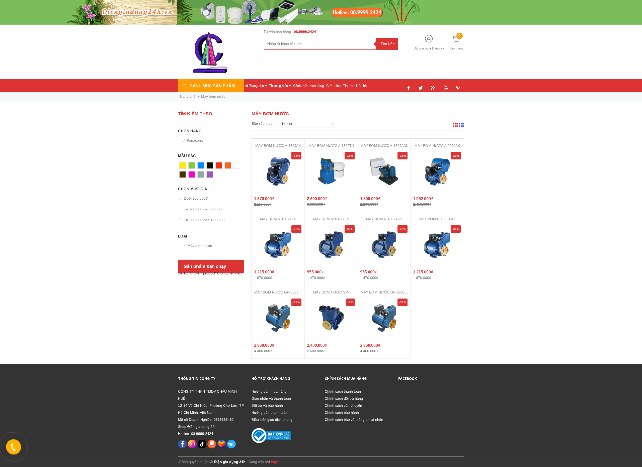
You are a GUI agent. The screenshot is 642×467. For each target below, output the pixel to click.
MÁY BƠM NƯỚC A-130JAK (278, 146)
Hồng (193, 176)
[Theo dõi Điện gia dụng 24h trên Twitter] (420, 88)
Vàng (184, 167)
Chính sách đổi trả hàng (344, 398)
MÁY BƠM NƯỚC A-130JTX (331, 146)
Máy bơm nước (199, 246)
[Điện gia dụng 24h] (211, 52)
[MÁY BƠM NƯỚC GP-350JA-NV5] (278, 318)
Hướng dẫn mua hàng (269, 391)
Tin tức (348, 86)
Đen (210, 167)
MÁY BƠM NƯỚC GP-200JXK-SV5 (278, 219)
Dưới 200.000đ (195, 198)
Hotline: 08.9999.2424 (195, 434)
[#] (241, 12)
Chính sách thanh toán (343, 391)
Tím (210, 176)
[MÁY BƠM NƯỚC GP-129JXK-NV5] (384, 244)
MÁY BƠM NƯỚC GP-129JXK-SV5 (331, 219)
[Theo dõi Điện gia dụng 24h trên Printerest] (458, 88)
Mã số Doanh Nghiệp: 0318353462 (206, 420)
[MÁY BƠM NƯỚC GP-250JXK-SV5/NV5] (331, 318)
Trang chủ (256, 86)
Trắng (238, 167)
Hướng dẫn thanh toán (270, 413)
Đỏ (218, 167)
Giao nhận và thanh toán (271, 398)
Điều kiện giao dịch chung (272, 420)
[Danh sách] (461, 126)
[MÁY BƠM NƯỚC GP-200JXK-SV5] (278, 244)
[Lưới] (455, 126)
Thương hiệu (279, 86)
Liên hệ (361, 86)
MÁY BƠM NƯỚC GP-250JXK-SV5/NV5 (331, 292)
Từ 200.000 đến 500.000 (203, 209)
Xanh (193, 167)
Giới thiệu (333, 86)
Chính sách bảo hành (342, 413)
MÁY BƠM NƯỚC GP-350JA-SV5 (384, 292)
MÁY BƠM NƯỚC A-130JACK (384, 146)
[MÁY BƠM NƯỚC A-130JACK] (384, 171)
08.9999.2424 (305, 32)
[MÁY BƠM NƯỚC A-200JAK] (437, 171)
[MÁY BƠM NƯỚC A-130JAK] (278, 171)
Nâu (183, 176)
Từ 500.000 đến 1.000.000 (204, 220)
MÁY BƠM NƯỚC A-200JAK (437, 146)
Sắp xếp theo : (263, 124)
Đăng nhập (421, 48)
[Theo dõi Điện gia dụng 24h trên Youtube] (446, 88)
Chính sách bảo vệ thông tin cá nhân (354, 420)
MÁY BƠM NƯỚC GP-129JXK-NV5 (384, 219)
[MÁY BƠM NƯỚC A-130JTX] (331, 171)
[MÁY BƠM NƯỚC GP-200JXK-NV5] (437, 244)
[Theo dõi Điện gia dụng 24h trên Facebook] (408, 88)
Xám (201, 176)
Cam (228, 167)
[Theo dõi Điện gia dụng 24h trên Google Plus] (433, 88)
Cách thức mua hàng (308, 86)
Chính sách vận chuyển (343, 405)
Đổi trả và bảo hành (267, 405)
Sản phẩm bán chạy (205, 266)
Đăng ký (438, 48)
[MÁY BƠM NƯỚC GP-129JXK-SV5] (331, 244)
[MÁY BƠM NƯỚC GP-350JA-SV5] (384, 318)
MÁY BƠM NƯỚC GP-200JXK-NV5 (437, 219)
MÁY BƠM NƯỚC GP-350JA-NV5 (278, 292)
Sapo (275, 462)
